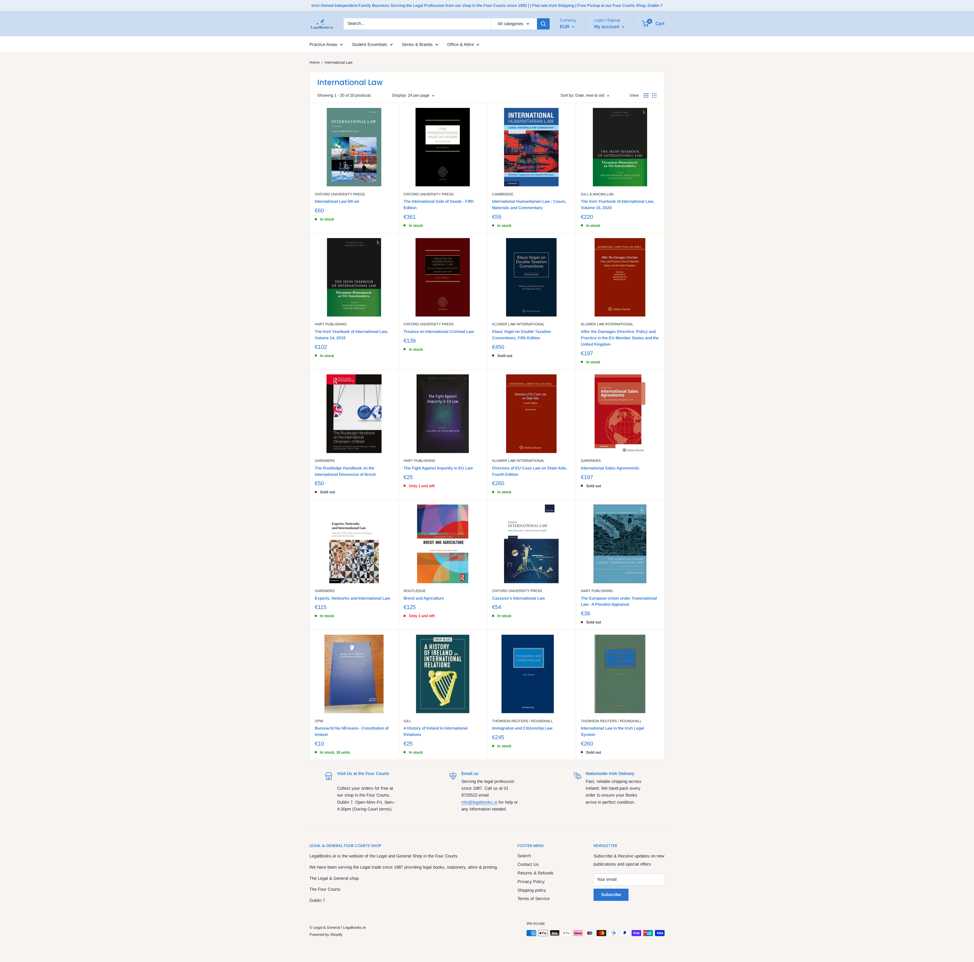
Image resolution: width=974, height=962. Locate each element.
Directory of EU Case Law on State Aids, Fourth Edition (529, 471)
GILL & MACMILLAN (597, 194)
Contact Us (528, 864)
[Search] (543, 23)
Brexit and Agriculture (424, 598)
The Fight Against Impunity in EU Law (438, 468)
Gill (407, 721)
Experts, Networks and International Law (352, 598)
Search (524, 855)
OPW (319, 721)
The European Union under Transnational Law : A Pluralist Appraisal (619, 601)
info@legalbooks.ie (479, 802)
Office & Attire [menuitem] (460, 44)
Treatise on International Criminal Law (439, 331)
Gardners (325, 461)
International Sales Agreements (610, 468)
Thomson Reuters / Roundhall (522, 721)
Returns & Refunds (535, 873)
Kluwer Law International (518, 324)
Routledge (415, 591)
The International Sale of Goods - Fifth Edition (439, 204)
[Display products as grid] (646, 95)
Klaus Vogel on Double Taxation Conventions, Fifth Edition (521, 334)
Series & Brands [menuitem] (417, 44)
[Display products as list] (654, 95)
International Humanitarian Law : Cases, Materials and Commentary (529, 204)
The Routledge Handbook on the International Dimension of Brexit (345, 471)
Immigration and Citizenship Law (522, 728)
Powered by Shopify (326, 934)
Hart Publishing (331, 324)
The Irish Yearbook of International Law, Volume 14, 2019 (351, 334)
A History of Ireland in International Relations (435, 731)
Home (314, 62)
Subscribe (611, 894)
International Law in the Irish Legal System (612, 731)
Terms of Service (533, 898)
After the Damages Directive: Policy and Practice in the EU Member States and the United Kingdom (620, 337)
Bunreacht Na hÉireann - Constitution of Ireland (352, 731)
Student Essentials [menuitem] (369, 44)
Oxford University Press (340, 194)
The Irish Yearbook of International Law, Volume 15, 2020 (617, 204)
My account (607, 26)
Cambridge (502, 194)
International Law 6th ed (337, 201)
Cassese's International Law (518, 598)
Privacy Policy (531, 881)
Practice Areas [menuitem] (323, 44)
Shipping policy (531, 890)
